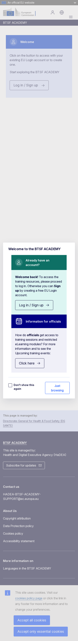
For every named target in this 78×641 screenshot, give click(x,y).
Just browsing (57, 388)
